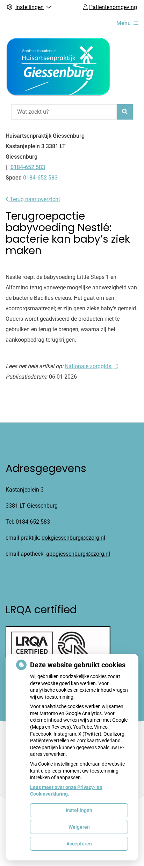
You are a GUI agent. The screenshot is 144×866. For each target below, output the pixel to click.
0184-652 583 (33, 521)
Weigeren (79, 827)
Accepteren (79, 843)
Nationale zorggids (89, 366)
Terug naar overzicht (34, 199)
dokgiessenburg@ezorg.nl (73, 537)
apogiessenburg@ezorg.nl (78, 553)
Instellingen (79, 810)
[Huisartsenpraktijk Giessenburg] (58, 67)
